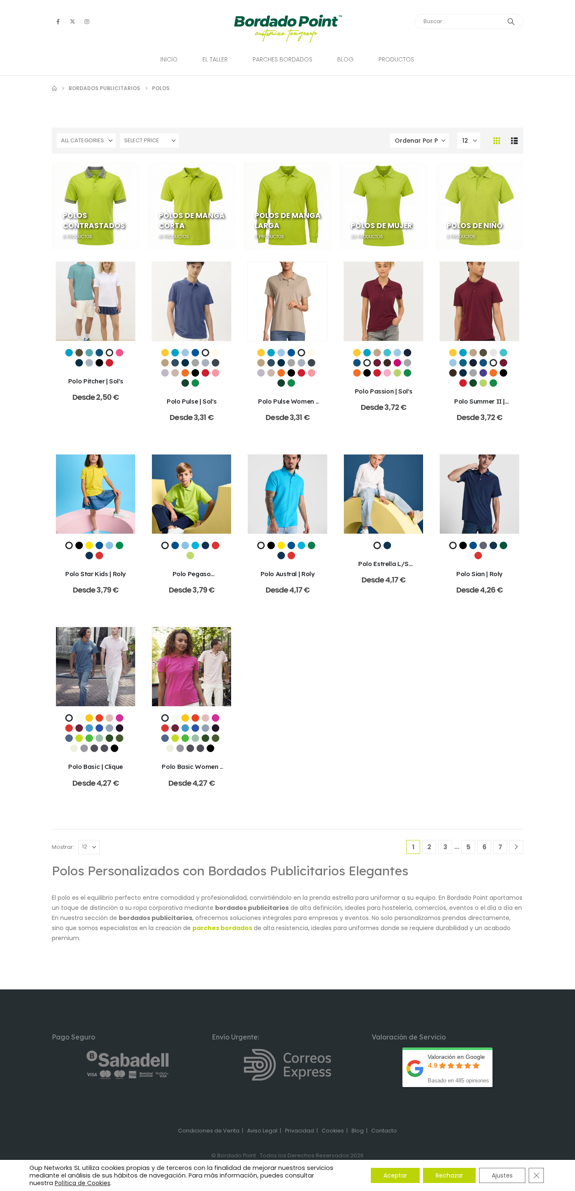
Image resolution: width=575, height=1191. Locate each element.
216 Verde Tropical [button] (119, 545)
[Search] (511, 21)
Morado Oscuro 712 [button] (483, 373)
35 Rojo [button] (69, 728)
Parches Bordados (282, 59)
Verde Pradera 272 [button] (195, 383)
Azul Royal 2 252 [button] (99, 352)
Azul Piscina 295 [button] (89, 352)
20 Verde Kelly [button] (311, 545)
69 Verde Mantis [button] (190, 555)
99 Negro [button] (114, 748)
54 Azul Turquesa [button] (89, 728)
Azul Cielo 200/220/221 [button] (185, 352)
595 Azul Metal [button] (69, 738)
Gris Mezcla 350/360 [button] (195, 363)
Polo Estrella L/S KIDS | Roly (383, 568)
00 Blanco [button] (69, 718)
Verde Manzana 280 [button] (397, 373)
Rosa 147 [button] (387, 373)
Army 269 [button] (79, 352)
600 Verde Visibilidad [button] (79, 738)
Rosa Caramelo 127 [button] (215, 373)
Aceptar (395, 1175)
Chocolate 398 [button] (387, 363)
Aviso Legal (262, 1130)
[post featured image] (95, 301)
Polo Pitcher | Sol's (95, 381)
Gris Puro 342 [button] (89, 363)
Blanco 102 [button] (109, 352)
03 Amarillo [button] (89, 545)
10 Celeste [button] (109, 545)
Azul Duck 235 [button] (463, 363)
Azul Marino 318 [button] (407, 352)
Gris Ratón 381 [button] (215, 363)
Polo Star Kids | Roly (95, 574)
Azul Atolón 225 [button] (387, 352)
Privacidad (299, 1130)
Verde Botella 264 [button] (185, 383)
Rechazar (449, 1175)
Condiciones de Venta (209, 1130)
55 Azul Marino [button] (89, 555)
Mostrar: (63, 847)
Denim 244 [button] (175, 363)
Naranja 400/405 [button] (185, 373)
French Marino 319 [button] (79, 363)
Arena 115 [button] (377, 352)
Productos (396, 59)
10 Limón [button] (89, 718)
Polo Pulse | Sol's (191, 401)
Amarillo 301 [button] (165, 352)
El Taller (215, 59)
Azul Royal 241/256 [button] (195, 352)
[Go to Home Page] (54, 88)
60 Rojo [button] (99, 555)
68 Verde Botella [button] (109, 738)
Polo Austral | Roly (288, 574)
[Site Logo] (288, 28)
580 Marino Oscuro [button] (119, 728)
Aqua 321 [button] (69, 352)
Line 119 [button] (175, 373)
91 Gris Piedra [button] (74, 748)
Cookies (333, 1130)
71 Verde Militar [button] (119, 738)
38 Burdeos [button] (79, 728)
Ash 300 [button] (493, 352)
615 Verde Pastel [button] (99, 738)
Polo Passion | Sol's (384, 391)
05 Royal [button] (99, 545)
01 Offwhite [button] (79, 718)
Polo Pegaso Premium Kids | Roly (191, 578)
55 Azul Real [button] (99, 728)
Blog (345, 59)
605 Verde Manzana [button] (89, 738)
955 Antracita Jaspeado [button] (94, 748)
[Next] (516, 847)
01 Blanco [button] (69, 545)
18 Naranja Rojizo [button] (99, 718)
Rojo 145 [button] (109, 363)
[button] (497, 141)
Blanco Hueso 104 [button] (215, 352)
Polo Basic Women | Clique (191, 771)
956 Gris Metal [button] (104, 748)
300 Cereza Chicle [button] (119, 718)
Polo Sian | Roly (479, 574)
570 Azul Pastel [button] (109, 728)
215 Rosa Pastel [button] (109, 718)
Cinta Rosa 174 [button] (119, 352)
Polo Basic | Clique (95, 767)
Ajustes (502, 1175)
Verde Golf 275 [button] (473, 383)
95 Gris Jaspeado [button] (84, 748)
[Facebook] (58, 21)
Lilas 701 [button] (165, 373)
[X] (72, 21)
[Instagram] (87, 21)
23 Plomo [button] (483, 545)
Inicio (169, 59)
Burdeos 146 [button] (377, 363)
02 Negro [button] (79, 545)
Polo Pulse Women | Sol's (287, 405)
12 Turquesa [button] (195, 545)
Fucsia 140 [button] (397, 363)
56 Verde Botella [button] (503, 545)
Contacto (384, 1130)
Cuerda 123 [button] (165, 363)
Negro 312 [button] (99, 363)
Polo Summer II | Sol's (479, 405)
